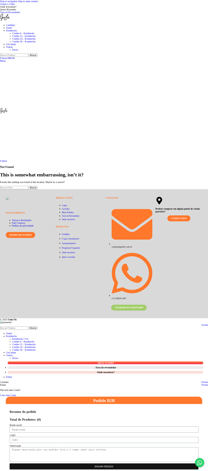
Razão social (16, 425)
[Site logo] (5, 20)
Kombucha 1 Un (20, 339)
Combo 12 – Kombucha (23, 36)
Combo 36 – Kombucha (23, 41)
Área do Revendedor (10, 12)
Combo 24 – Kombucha (23, 38)
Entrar (9, 377)
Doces (15, 49)
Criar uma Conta (8, 395)
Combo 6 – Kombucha (23, 33)
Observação (15, 445)
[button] (199, 462)
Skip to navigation (9, 1)
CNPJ (12, 435)
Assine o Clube (7, 4)
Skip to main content (28, 1)
